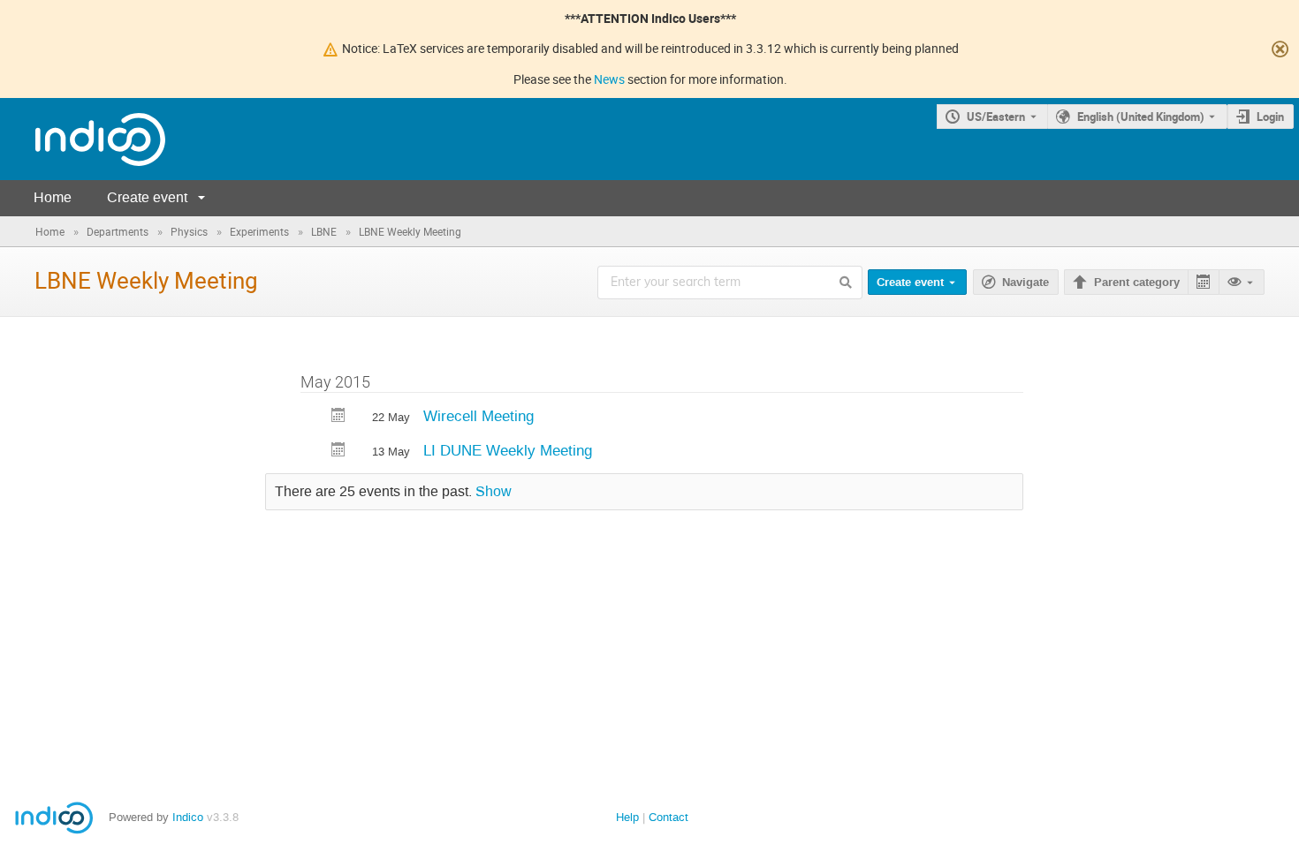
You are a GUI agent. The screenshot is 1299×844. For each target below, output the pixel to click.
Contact (668, 817)
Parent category (1137, 282)
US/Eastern (996, 116)
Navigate (1025, 282)
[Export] (1203, 282)
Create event (147, 197)
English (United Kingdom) (1140, 116)
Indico (187, 817)
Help (627, 817)
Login (1270, 116)
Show (493, 492)
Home (53, 197)
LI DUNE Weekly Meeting (507, 450)
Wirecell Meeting (478, 416)
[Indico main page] (82, 139)
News (609, 79)
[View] (1242, 282)
